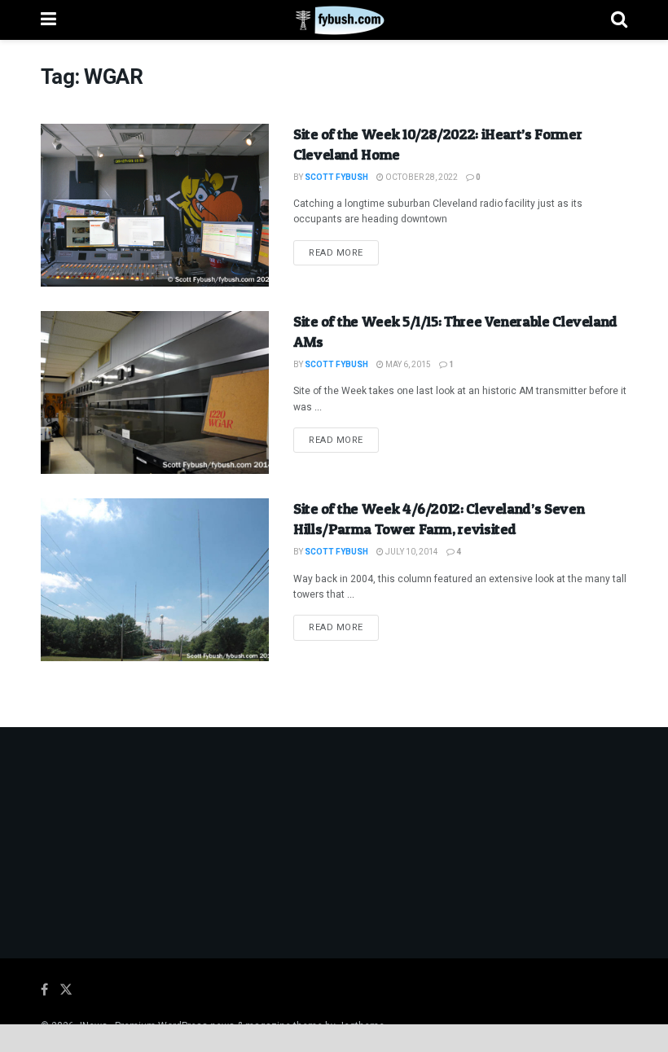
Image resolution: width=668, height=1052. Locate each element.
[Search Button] (619, 20)
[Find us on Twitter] (66, 990)
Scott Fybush (336, 177)
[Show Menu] (48, 20)
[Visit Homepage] (334, 20)
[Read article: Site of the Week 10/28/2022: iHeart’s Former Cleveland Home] (155, 205)
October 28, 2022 (421, 177)
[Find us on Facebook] (44, 990)
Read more (344, 252)
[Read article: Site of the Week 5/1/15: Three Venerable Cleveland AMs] (155, 392)
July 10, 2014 (411, 552)
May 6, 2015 (407, 364)
